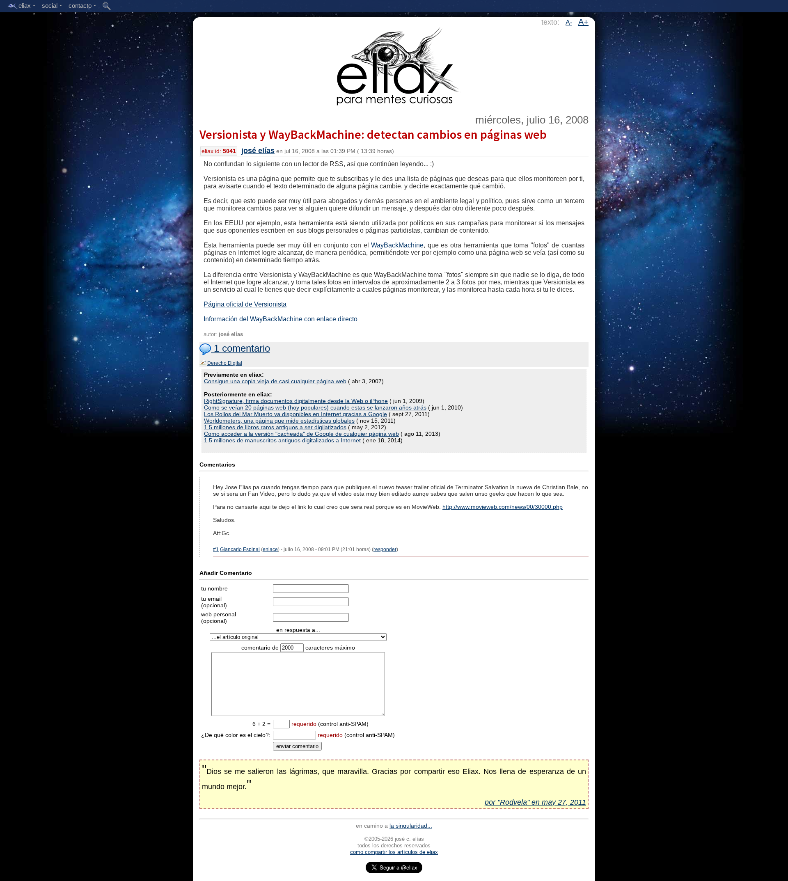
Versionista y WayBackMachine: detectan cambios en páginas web (373, 134)
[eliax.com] (394, 65)
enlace (270, 549)
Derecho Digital (224, 363)
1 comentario (240, 348)
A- (569, 22)
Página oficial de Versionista (245, 304)
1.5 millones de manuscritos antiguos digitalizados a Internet (282, 440)
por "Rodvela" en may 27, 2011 (535, 802)
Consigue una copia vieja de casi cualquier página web (275, 381)
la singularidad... (410, 825)
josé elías (258, 150)
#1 (216, 549)
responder (384, 549)
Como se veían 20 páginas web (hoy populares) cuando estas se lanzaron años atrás (315, 407)
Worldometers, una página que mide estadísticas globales (279, 420)
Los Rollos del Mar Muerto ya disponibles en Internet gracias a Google (295, 414)
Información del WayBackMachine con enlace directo (280, 319)
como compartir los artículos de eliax (394, 852)
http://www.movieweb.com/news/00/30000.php (502, 506)
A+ (583, 21)
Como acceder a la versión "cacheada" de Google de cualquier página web (301, 433)
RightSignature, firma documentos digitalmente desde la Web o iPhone (296, 401)
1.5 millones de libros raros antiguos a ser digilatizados (275, 427)
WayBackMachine (397, 245)
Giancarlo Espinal (240, 549)
